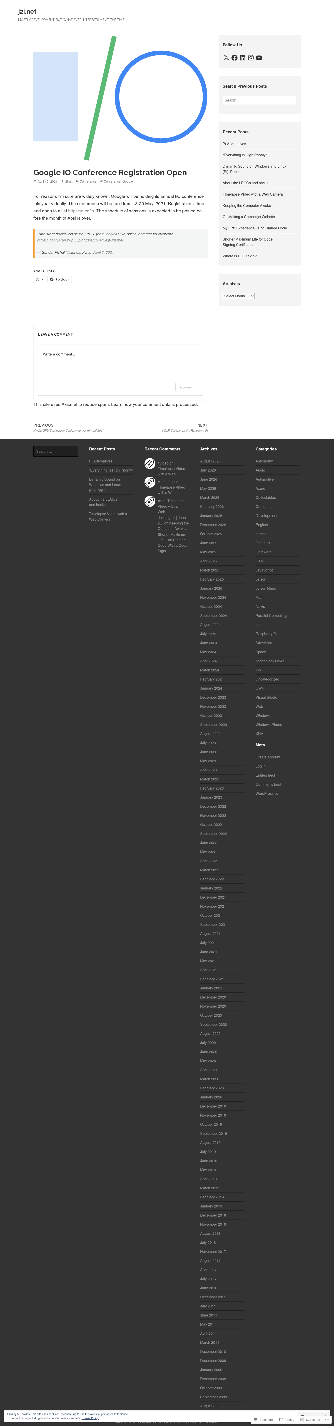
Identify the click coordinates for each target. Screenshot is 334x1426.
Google (127, 181)
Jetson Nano (266, 588)
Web (259, 706)
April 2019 (208, 1178)
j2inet (68, 181)
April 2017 (208, 1269)
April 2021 (208, 969)
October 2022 (211, 824)
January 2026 (211, 515)
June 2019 (208, 1160)
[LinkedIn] (242, 57)
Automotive (265, 479)
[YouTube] (259, 57)
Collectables (266, 497)
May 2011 (208, 1324)
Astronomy (264, 461)
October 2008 (211, 1387)
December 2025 (213, 524)
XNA (259, 733)
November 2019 (213, 1115)
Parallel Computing (271, 615)
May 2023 (208, 760)
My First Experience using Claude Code (255, 228)
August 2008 (210, 1406)
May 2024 (208, 651)
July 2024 (208, 633)
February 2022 (212, 879)
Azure (260, 488)
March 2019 (209, 1187)
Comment (187, 387)
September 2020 (213, 1024)
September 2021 (213, 924)
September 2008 (213, 1396)
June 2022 (208, 842)
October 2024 (211, 606)
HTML (261, 561)
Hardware (264, 551)
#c (160, 500)
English (262, 524)
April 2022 (208, 860)
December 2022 (213, 806)
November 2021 (213, 906)
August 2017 (210, 1260)
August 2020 (210, 1033)
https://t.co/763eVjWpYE (57, 240)
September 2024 (213, 615)
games (261, 533)
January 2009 (211, 1369)
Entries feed (265, 775)
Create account (268, 757)
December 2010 (213, 1351)
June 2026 (208, 479)
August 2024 (210, 624)
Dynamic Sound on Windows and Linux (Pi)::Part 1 (105, 485)
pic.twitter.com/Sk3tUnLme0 (101, 240)
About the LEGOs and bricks (245, 182)
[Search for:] (260, 100)
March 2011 (209, 1342)
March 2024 (209, 670)
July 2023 (208, 742)
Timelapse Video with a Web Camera (253, 194)
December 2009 (213, 1360)
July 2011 (208, 1306)
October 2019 (211, 1124)
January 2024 (211, 688)
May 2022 (208, 851)
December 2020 (213, 997)
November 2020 (213, 1006)
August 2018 (210, 1233)
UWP (260, 688)
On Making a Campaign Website (249, 216)
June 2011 (208, 1315)
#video (163, 463)
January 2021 (211, 988)
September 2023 (213, 724)
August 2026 (210, 461)
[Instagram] (250, 57)
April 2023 (208, 770)
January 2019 (211, 1206)
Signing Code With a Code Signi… (172, 545)
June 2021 (208, 951)
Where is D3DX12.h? (240, 255)
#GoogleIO (110, 234)
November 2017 (213, 1251)
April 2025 (208, 561)
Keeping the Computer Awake (247, 205)
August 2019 (210, 1142)
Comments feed (268, 784)
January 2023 (211, 797)
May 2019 (208, 1169)
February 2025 (212, 579)
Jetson (261, 579)
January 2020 (211, 1097)
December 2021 (213, 897)
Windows (263, 715)
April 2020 (208, 1069)
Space (261, 651)
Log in (261, 766)
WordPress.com (268, 793)
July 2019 (208, 1151)
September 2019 (213, 1133)
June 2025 (208, 542)
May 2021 (208, 960)
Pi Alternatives (234, 143)
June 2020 (208, 1051)
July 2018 (208, 1242)
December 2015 (213, 1296)
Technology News (270, 660)
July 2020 (208, 1042)
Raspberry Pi (266, 633)
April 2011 (208, 1333)
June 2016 (208, 1287)
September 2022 (213, 833)
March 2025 (209, 570)
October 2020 (211, 1015)
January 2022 (211, 888)
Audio (260, 470)
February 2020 (212, 1088)
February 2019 (212, 1197)
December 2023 (213, 697)
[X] (226, 57)
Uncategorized (267, 679)
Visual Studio (266, 697)
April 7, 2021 (103, 252)
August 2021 (210, 933)
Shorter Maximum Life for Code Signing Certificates (248, 241)
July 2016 (208, 1278)
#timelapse (166, 481)
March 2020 (209, 1078)
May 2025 (208, 551)
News (260, 606)
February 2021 (212, 978)
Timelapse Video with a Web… (171, 471)
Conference (88, 181)
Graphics (263, 542)
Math (260, 597)
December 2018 (213, 1215)
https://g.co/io (81, 210)
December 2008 (213, 1378)
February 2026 (212, 506)
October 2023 (211, 715)
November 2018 (213, 1224)
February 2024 (212, 679)
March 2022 (209, 869)
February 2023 (212, 788)
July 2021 (208, 942)
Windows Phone (269, 724)
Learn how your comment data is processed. (154, 404)
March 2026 (209, 497)
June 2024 (208, 642)
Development (266, 515)
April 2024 (208, 660)
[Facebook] (234, 57)
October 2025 (211, 533)
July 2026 (208, 470)
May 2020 (208, 1060)
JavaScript (264, 570)
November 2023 (213, 706)
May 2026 (208, 488)
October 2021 (211, 915)
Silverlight (264, 642)
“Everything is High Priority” (245, 154)
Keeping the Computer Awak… (173, 525)
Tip (258, 670)
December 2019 (213, 1106)
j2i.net (27, 11)
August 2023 (210, 733)
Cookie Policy (90, 1418)
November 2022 (213, 815)
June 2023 (208, 751)
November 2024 (213, 597)
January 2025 (211, 588)
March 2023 (209, 779)
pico (259, 624)
